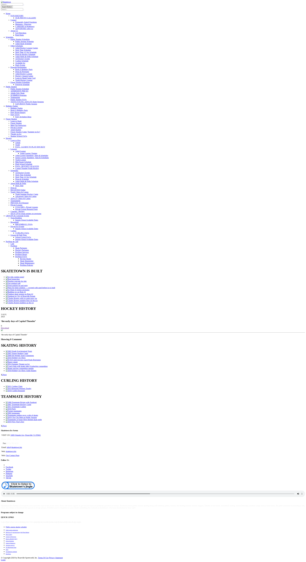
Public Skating (11, 87)
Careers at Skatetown (10, 543)
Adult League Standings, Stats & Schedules (31, 156)
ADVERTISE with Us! (24, 29)
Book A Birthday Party (24, 69)
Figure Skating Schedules (20, 82)
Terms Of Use (43, 558)
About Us (14, 31)
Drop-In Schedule (22, 179)
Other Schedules (17, 46)
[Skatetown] (6, 2)
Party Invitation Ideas (23, 117)
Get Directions (20, 33)
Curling (13, 231)
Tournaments (15, 201)
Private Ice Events (17, 226)
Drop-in (13, 188)
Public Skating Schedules (20, 39)
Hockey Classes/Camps (24, 76)
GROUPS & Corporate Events (17, 216)
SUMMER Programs (19, 95)
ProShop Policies (26, 265)
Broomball (15, 222)
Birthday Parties (12, 106)
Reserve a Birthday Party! (11, 539)
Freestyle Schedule (22, 85)
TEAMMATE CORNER (11, 551)
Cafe (12, 244)
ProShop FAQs (21, 257)
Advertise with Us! (10, 545)
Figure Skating (11, 119)
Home (8, 14)
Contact (13, 20)
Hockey (9, 138)
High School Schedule (23, 164)
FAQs (7, 549)
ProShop (14, 246)
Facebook (9, 467)
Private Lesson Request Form (26, 209)
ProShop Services (22, 252)
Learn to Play (16, 140)
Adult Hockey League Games (26, 48)
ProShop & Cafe (12, 242)
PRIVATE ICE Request (19, 203)
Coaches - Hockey (18, 211)
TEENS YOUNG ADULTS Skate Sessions (27, 102)
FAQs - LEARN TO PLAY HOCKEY (30, 147)
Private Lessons (16, 128)
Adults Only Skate (18, 93)
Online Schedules (10, 541)
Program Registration (19, 67)
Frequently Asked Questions (26, 22)
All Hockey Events (22, 59)
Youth (17, 145)
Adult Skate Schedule (23, 44)
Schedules (9, 37)
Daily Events (20, 65)
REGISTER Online (18, 190)
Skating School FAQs (19, 136)
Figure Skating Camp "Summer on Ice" (25, 132)
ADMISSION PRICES (19, 91)
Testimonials (15, 97)
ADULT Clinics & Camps (20, 199)
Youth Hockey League (23, 80)
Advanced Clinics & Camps (25, 196)
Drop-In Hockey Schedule (25, 54)
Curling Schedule (21, 61)
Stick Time (19, 186)
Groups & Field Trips (19, 235)
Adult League (20, 151)
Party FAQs (15, 115)
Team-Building (16, 218)
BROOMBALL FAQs (24, 224)
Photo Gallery (9, 534)
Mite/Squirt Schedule (23, 162)
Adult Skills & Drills (18, 183)
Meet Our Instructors (18, 125)
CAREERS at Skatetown (24, 26)
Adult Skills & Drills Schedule (26, 57)
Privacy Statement (56, 558)
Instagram (9, 471)
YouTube (9, 476)
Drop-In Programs (22, 72)
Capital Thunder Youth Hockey (27, 168)
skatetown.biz (11, 451)
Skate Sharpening (26, 261)
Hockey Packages (22, 250)
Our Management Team (11, 547)
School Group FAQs (23, 237)
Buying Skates (25, 259)
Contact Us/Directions (11, 536)
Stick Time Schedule (23, 50)
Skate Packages (21, 248)
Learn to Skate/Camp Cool (25, 78)
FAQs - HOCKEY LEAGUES (27, 166)
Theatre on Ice (16, 134)
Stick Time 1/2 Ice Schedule (25, 52)
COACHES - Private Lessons (26, 207)
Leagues (14, 149)
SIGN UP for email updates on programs (26, 214)
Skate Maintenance (27, 263)
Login (3, 560)
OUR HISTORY (17, 16)
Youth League (20, 160)
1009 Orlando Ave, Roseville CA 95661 (25, 435)
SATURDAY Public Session (26, 104)
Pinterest (9, 473)
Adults (17, 143)
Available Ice (20, 63)
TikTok (8, 478)
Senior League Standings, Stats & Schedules (32, 158)
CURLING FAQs (22, 233)
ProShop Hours (21, 254)
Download (5, 328)
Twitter (8, 469)
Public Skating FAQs (19, 100)
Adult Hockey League (23, 74)
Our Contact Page (12, 455)
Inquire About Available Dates (26, 220)
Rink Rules (19, 35)
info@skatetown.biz (14, 447)
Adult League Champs (28, 153)
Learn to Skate (16, 121)
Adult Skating (16, 130)
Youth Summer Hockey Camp (26, 194)
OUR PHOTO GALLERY (25, 18)
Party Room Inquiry (18, 112)
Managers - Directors (23, 24)
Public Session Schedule (24, 42)
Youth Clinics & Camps (19, 192)
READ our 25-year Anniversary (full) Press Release (17, 532)
